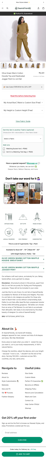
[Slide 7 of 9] (38, 65)
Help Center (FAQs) (32, 404)
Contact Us (29, 400)
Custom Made (30, 377)
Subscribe (22, 440)
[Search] (7, 8)
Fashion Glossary (8, 397)
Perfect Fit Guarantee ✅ (34, 381)
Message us (32, 163)
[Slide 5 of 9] (26, 65)
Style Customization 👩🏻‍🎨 (10, 381)
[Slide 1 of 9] (3, 65)
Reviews (5, 373)
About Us (5, 377)
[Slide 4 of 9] (21, 65)
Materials (5, 385)
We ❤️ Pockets (7, 393)
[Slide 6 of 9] (32, 65)
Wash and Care (30, 397)
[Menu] (2, 8)
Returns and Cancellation (34, 393)
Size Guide (29, 373)
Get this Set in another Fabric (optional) (20, 131)
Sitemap (28, 408)
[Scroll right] (42, 193)
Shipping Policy (30, 389)
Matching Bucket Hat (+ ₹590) (16, 148)
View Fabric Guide (23, 121)
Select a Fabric (9, 139)
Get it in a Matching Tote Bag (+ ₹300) (19, 152)
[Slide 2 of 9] (9, 65)
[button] (10, 193)
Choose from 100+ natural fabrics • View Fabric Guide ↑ (20, 132)
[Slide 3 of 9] (15, 65)
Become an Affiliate (32, 385)
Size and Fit (6, 389)
